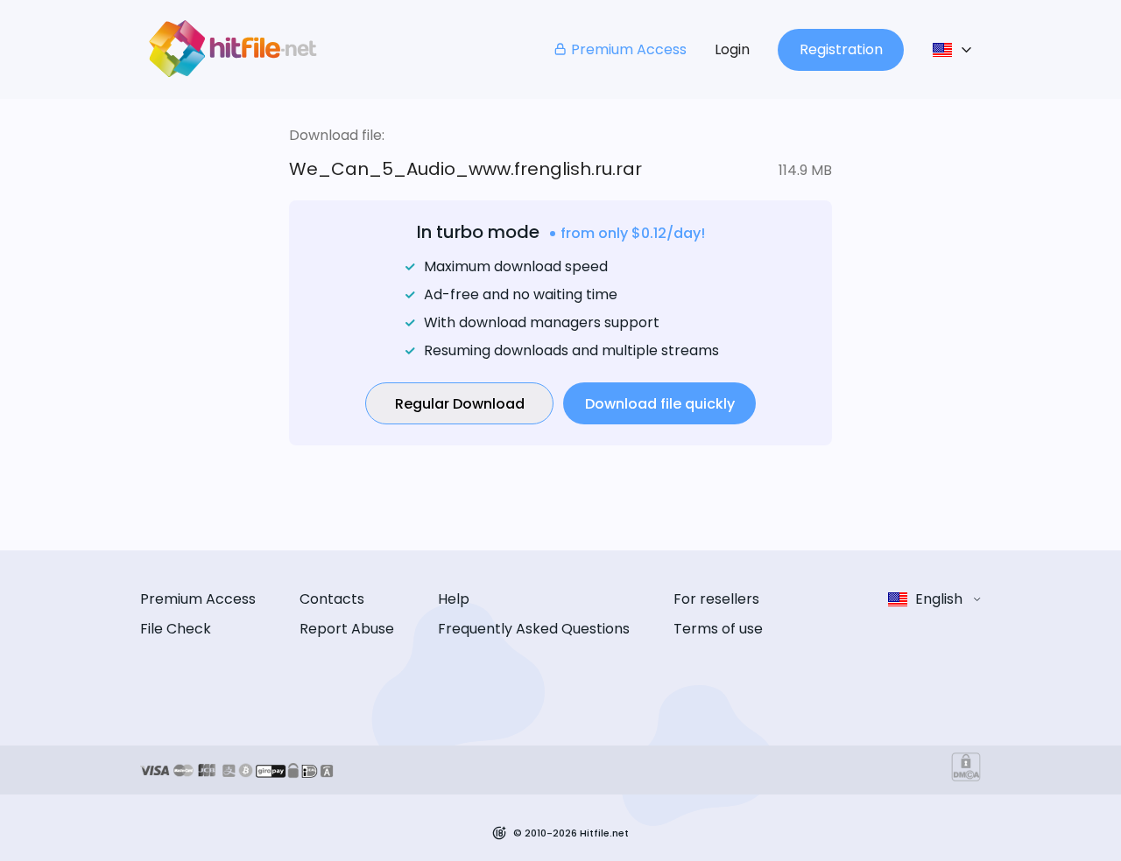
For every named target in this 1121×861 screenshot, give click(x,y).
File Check (175, 629)
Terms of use (718, 629)
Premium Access (629, 49)
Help (453, 599)
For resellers (716, 599)
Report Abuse (347, 629)
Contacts (332, 599)
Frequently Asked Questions (534, 629)
